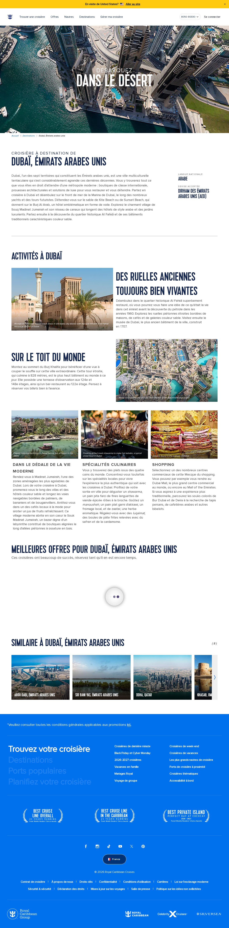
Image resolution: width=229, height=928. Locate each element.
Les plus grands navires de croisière (191, 760)
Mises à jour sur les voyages (108, 889)
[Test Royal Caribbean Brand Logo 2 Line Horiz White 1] (137, 913)
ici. (129, 725)
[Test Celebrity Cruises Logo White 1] (172, 913)
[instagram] (97, 846)
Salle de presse (140, 889)
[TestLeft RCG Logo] (22, 913)
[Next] (215, 677)
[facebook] (86, 846)
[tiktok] (109, 846)
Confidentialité (108, 882)
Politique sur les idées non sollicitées (179, 889)
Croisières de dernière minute (132, 746)
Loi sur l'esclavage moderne (191, 882)
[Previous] (14, 677)
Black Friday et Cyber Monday (132, 753)
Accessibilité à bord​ (182, 780)
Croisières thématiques (184, 773)
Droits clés (86, 882)
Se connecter (212, 17)
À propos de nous (62, 882)
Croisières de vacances (184, 753)
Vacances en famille (126, 767)
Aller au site (133, 4)
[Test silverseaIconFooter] (209, 913)
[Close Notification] (224, 4)
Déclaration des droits (71, 889)
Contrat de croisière (33, 882)
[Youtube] (120, 846)
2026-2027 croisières (127, 760)
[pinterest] (143, 846)
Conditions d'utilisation (137, 882)
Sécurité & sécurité (39, 889)
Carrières (162, 882)
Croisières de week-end (184, 746)
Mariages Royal (123, 773)
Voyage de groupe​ (125, 780)
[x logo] (131, 846)
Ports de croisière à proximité (187, 767)
